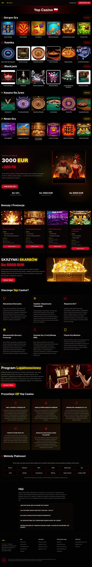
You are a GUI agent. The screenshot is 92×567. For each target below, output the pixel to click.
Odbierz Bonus (11, 246)
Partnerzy (77, 546)
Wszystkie (87, 17)
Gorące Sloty (23, 544)
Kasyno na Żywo (42, 542)
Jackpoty (22, 551)
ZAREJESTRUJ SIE (84, 3)
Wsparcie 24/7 (78, 544)
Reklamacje (59, 551)
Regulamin (59, 542)
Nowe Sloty (23, 542)
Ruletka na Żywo (42, 544)
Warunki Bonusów (61, 544)
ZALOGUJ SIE (72, 3)
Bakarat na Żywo (42, 549)
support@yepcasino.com (81, 542)
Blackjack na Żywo (43, 546)
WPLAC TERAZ (8, 280)
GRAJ (8, 28)
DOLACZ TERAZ (8, 385)
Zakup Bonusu (23, 549)
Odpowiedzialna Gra (61, 549)
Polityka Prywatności (62, 546)
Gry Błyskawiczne (24, 546)
